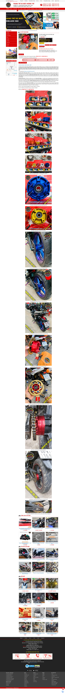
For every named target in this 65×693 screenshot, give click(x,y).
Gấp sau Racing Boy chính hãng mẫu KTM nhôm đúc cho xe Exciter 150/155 (25, 529)
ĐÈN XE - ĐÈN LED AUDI (55, 682)
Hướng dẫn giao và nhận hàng (10, 678)
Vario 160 (26, 677)
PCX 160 (26, 679)
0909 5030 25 (44, 56)
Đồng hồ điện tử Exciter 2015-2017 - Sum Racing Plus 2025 (25, 543)
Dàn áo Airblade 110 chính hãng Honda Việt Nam (25, 604)
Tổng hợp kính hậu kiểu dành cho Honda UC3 (25, 589)
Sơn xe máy (53, 676)
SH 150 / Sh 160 (26, 682)
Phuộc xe (53, 680)
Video (57, 8)
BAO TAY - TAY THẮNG (54, 683)
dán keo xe (40, 8)
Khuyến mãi (42, 638)
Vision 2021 (26, 680)
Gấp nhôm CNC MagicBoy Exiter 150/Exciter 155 (52, 543)
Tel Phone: (30, 648)
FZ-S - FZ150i (35, 681)
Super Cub (26, 686)
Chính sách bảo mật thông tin (10, 679)
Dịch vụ (37, 0)
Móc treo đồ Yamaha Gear (38, 603)
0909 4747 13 (39, 56)
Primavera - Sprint (45, 679)
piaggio (24, 8)
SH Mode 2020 (26, 681)
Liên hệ (53, 0)
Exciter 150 (26, 30)
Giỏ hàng (57, 0)
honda (7, 8)
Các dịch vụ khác (54, 684)
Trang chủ (21, 0)
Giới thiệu (26, 0)
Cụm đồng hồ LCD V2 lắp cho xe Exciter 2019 (51, 528)
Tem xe (36, 8)
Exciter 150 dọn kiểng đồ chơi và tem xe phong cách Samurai (25, 573)
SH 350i (25, 678)
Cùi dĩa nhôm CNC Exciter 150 (25, 65)
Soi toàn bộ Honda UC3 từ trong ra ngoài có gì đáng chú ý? (52, 619)
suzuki (21, 8)
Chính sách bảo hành (9, 680)
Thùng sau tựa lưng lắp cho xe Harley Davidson (25, 633)
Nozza (34, 678)
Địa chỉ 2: (24, 646)
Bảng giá (32, 8)
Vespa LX (44, 677)
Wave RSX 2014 (41, 46)
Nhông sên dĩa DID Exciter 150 (29, 71)
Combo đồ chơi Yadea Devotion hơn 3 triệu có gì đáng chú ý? (38, 633)
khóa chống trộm (52, 8)
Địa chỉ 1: (24, 641)
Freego (34, 676)
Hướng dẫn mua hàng (47, 0)
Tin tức (41, 0)
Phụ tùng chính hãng (54, 679)
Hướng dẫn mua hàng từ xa (9, 676)
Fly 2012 (44, 678)
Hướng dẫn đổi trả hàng (9, 677)
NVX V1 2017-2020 (36, 677)
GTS (43, 676)
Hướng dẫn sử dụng (32, 0)
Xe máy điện (15, 8)
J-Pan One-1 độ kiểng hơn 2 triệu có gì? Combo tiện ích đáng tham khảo (52, 633)
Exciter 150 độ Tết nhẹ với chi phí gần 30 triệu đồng (52, 560)
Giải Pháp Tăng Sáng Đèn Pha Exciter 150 (25, 559)
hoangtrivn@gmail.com (33, 662)
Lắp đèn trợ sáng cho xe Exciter (38, 528)
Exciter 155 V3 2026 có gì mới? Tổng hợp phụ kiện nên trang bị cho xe (38, 589)
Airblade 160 (26, 676)
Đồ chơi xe (7, 684)
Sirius (34, 679)
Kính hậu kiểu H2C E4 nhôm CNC (38, 618)
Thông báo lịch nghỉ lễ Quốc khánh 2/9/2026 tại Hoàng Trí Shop (25, 619)
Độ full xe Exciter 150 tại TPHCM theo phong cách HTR (38, 560)
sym (18, 8)
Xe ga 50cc (28, 8)
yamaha (11, 8)
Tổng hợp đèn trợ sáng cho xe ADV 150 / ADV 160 (51, 589)
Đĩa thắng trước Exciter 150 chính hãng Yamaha (38, 543)
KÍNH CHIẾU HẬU (54, 681)
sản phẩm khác (45, 8)
